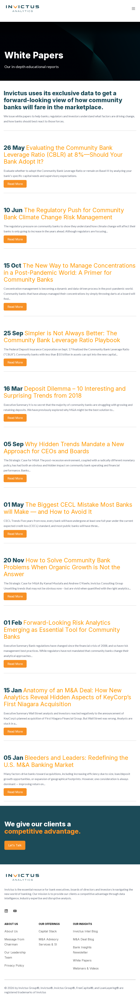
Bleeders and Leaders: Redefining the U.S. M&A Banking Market (66, 761)
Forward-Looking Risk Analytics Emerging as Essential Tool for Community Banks (62, 629)
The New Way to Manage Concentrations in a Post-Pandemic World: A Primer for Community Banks (70, 272)
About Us (11, 931)
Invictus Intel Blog (85, 931)
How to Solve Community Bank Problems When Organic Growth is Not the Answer (62, 567)
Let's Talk (15, 845)
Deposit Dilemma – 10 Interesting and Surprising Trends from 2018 (65, 392)
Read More (15, 184)
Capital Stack (48, 931)
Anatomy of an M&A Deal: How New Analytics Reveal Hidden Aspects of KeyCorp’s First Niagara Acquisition (67, 697)
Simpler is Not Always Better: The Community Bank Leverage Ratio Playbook (62, 337)
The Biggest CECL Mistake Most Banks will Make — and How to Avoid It (68, 508)
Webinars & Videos (86, 968)
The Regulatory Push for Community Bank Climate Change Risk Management (64, 214)
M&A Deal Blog (83, 939)
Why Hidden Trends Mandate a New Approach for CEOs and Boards (64, 448)
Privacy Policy (14, 965)
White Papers (82, 960)
